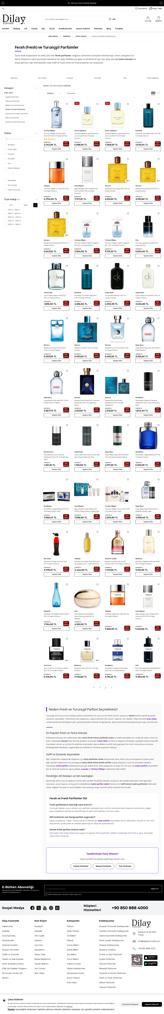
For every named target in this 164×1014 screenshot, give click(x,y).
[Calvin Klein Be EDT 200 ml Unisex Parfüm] (117, 276)
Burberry (14, 78)
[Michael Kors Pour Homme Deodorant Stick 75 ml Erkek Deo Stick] (56, 435)
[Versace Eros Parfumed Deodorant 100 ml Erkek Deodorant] (117, 381)
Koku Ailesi (81, 36)
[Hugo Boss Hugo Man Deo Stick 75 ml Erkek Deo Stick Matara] (117, 435)
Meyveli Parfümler (103, 866)
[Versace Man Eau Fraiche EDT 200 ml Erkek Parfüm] (56, 329)
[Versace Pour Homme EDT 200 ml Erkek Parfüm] (117, 329)
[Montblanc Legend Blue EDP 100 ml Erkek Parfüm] (148, 435)
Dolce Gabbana (80, 131)
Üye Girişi (38, 945)
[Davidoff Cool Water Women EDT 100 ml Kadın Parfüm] (56, 595)
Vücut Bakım (73, 959)
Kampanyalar (8, 940)
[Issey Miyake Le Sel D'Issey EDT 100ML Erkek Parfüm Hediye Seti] (87, 490)
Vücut (52, 28)
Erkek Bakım (72, 950)
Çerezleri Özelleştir (130, 1004)
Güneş (34, 28)
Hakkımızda (7, 926)
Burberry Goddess (107, 950)
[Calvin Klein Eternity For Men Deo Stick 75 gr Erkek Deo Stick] (87, 435)
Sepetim (38, 940)
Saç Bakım (71, 954)
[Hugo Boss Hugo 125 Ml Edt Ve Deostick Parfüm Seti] (148, 490)
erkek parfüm (62, 766)
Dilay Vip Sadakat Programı (14, 968)
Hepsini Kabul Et (152, 1004)
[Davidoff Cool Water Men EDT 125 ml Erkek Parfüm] (148, 114)
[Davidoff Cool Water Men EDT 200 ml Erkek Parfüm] (87, 276)
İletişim (5, 978)
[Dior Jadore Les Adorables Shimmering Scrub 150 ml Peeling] (87, 595)
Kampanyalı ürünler (75, 973)
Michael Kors (48, 452)
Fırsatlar (119, 28)
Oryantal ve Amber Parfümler (112, 973)
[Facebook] (32, 908)
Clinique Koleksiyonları (109, 945)
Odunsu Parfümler (107, 987)
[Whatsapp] (57, 908)
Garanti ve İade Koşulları (12, 959)
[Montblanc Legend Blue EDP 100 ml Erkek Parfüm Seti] (56, 490)
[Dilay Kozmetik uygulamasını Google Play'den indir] (151, 963)
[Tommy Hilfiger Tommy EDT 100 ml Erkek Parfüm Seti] (117, 490)
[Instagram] (51, 908)
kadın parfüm (104, 820)
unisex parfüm (141, 766)
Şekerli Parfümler (107, 982)
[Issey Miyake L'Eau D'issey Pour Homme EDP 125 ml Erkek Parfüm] (87, 169)
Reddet (11, 1009)
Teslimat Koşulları (10, 945)
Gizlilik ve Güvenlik (10, 954)
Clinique (70, 78)
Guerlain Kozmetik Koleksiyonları (114, 931)
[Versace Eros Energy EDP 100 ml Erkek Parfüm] (56, 224)
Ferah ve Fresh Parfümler (110, 978)
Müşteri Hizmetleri (10, 950)
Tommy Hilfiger (49, 131)
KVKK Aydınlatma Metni (13, 964)
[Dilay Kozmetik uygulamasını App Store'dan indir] (151, 957)
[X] (39, 908)
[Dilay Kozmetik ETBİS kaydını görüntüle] (137, 960)
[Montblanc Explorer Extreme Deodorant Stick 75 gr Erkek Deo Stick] (148, 381)
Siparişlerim (39, 950)
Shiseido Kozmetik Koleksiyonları (114, 926)
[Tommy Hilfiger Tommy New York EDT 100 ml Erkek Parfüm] (56, 114)
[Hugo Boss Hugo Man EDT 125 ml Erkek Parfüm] (148, 329)
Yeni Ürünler (39, 968)
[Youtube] (45, 908)
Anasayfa (38, 926)
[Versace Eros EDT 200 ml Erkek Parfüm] (87, 329)
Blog (109, 28)
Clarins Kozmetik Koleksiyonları (113, 936)
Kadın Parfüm (73, 931)
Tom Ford (47, 665)
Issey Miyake (79, 186)
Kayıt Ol (154, 889)
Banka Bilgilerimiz (42, 959)
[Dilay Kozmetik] (147, 923)
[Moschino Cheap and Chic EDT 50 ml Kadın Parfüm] (56, 542)
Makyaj (16, 28)
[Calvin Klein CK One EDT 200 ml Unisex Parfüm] (148, 276)
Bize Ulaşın (39, 973)
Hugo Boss (139, 345)
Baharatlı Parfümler (108, 968)
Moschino (47, 559)
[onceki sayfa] (94, 687)
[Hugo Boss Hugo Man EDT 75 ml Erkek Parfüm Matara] (56, 381)
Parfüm (5, 28)
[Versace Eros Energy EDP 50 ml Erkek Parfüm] (148, 169)
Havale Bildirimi (41, 964)
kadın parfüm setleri (100, 784)
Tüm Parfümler (125, 866)
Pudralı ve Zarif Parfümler (110, 954)
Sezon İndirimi (83, 28)
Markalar (98, 28)
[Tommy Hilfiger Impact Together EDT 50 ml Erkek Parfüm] (87, 224)
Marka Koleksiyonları (76, 968)
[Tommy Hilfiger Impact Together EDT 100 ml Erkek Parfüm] (117, 224)
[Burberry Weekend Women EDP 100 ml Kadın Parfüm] (148, 542)
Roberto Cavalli (110, 559)
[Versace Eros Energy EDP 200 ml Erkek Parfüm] (117, 169)
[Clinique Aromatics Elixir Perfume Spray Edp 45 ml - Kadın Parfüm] (87, 542)
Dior (125, 78)
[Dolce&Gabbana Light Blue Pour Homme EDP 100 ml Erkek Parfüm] (117, 114)
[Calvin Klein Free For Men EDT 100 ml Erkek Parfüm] (56, 276)
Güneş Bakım (73, 945)
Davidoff (97, 78)
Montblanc (139, 397)
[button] (2, 3)
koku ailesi (152, 719)
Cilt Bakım (71, 936)
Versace (108, 186)
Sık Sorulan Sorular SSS (12, 973)
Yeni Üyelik (39, 936)
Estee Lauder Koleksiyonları (111, 940)
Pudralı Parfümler (81, 866)
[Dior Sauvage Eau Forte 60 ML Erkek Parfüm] (148, 224)
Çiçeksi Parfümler (107, 959)
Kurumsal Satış (8, 936)
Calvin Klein (42, 78)
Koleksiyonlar (65, 28)
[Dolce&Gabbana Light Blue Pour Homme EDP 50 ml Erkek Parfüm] (87, 114)
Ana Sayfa (53, 36)
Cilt (25, 28)
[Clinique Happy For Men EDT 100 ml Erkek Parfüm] (56, 169)
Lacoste (64, 741)
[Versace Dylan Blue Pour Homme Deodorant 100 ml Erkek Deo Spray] (87, 381)
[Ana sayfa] (14, 19)
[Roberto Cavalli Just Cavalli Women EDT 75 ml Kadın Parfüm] (117, 542)
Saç (43, 28)
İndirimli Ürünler (74, 964)
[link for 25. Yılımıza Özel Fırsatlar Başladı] (82, 3)
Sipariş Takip (39, 954)
